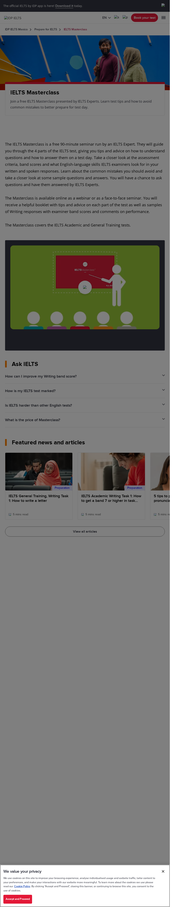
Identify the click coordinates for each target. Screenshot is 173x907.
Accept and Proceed (18, 899)
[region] (85, 886)
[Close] (163, 871)
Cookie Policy (22, 886)
